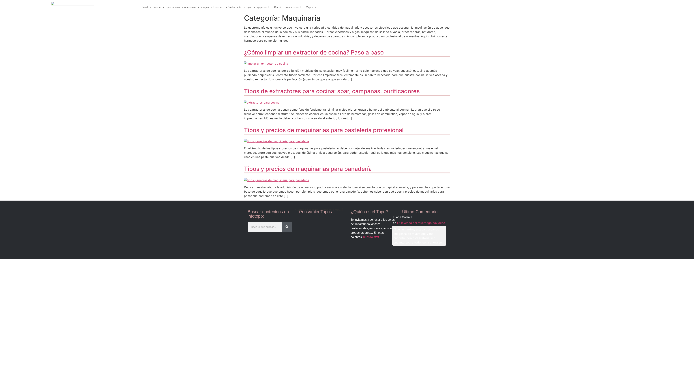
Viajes (309, 7)
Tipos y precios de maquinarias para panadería (308, 168)
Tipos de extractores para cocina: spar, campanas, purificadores (332, 91)
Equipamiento (263, 7)
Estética (156, 7)
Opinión (278, 7)
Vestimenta (190, 7)
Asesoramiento (294, 7)
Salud (145, 7)
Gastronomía (234, 7)
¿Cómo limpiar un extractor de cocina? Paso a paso (314, 52)
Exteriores (218, 7)
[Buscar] (287, 227)
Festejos (204, 7)
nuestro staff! (371, 237)
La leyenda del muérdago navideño (421, 223)
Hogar (248, 7)
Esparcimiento (172, 7)
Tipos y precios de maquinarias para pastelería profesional (324, 130)
